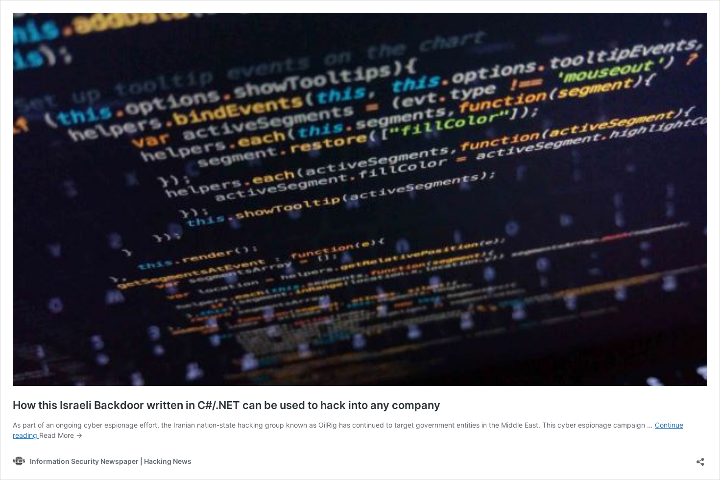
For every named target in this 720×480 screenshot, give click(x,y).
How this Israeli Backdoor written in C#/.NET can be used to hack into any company (226, 405)
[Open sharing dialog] (700, 458)
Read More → (60, 435)
